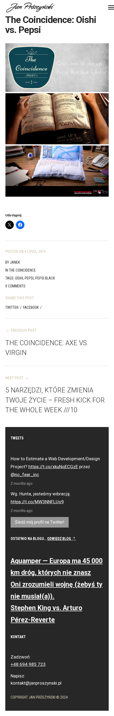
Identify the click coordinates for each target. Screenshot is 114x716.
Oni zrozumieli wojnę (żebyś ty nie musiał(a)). (57, 590)
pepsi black (45, 278)
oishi (19, 278)
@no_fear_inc (25, 474)
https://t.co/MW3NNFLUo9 (37, 501)
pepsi (29, 278)
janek (15, 262)
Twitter (12, 307)
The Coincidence (22, 270)
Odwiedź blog (59, 539)
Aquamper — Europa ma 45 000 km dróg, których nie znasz (57, 567)
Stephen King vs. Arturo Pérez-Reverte (46, 614)
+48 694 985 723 (28, 664)
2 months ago (22, 483)
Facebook (31, 307)
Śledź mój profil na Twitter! (39, 522)
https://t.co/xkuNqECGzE (53, 466)
